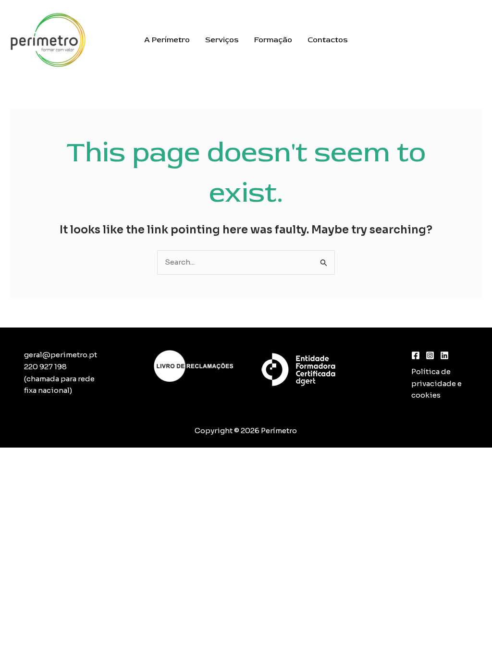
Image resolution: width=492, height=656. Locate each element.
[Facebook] (415, 355)
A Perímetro (167, 40)
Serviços (222, 40)
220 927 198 (45, 366)
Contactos (328, 40)
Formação (273, 40)
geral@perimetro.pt (60, 354)
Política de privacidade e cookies (436, 383)
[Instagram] (430, 355)
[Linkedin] (444, 355)
